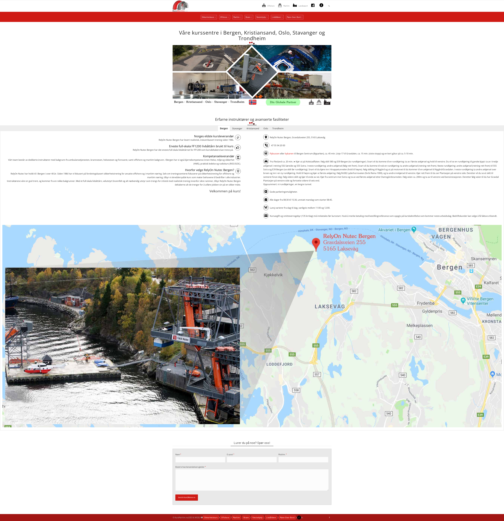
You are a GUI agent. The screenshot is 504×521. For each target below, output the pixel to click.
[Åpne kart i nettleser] (252, 326)
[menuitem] (268, 6)
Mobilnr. (282, 454)
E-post (230, 454)
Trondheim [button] (278, 128)
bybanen (289, 153)
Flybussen (275, 153)
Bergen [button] (224, 128)
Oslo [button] (265, 128)
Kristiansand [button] (253, 128)
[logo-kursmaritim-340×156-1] (185, 6)
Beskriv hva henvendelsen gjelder (190, 467)
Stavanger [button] (237, 128)
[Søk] (329, 6)
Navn (178, 454)
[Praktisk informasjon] (299, 517)
